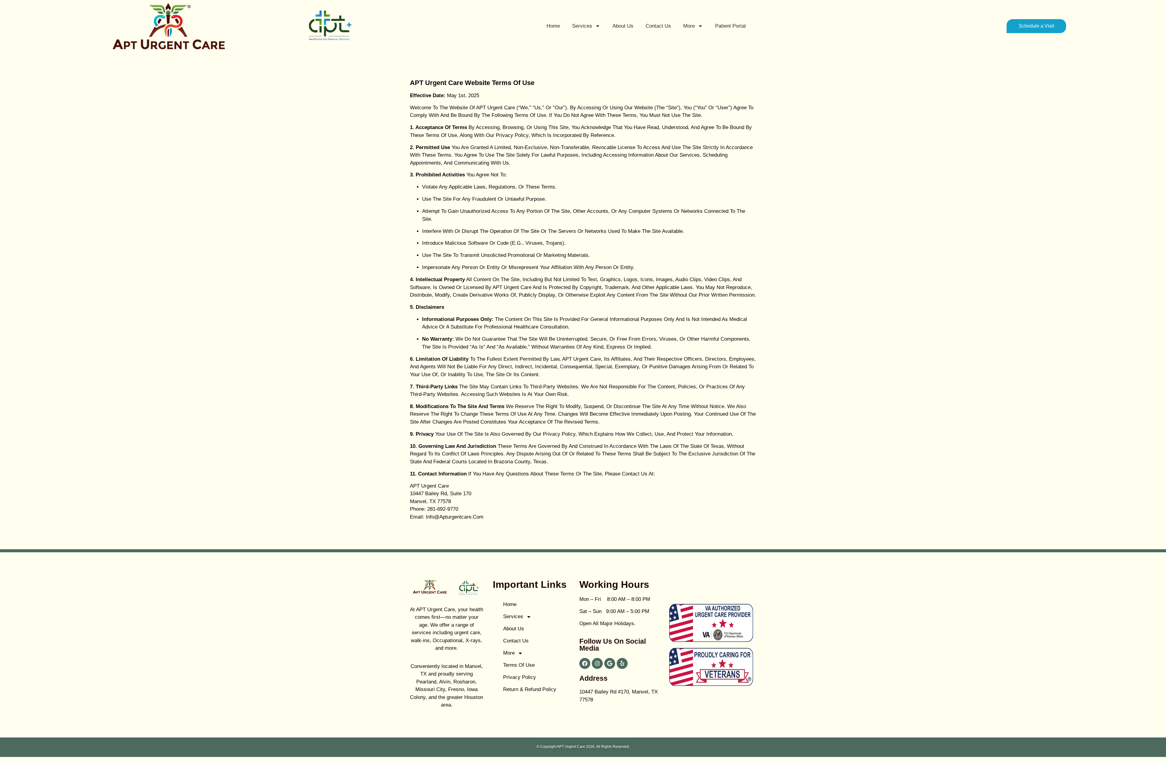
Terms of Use (519, 665)
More (689, 26)
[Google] (609, 663)
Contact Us (658, 26)
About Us (622, 26)
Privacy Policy (519, 677)
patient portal (730, 26)
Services (582, 26)
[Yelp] (622, 663)
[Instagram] (597, 663)
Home (553, 26)
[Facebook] (584, 663)
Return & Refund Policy (529, 689)
